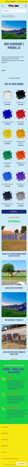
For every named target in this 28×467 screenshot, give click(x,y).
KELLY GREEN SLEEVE (7, 163)
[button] (3, 70)
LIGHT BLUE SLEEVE (7, 184)
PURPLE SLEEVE (20, 184)
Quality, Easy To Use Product (14, 288)
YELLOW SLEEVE (7, 142)
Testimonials (10, 15)
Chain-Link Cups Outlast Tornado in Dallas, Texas (14, 353)
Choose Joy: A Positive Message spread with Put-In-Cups (14, 255)
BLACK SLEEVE (20, 102)
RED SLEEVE (20, 122)
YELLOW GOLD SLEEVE (20, 142)
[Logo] (14, 5)
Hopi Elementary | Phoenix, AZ (14, 320)
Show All (14, 359)
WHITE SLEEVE (7, 102)
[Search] (3, 11)
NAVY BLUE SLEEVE (7, 204)
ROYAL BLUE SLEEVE (7, 122)
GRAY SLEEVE (21, 204)
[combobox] (14, 11)
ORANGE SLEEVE (21, 163)
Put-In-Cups (11, 464)
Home (3, 15)
